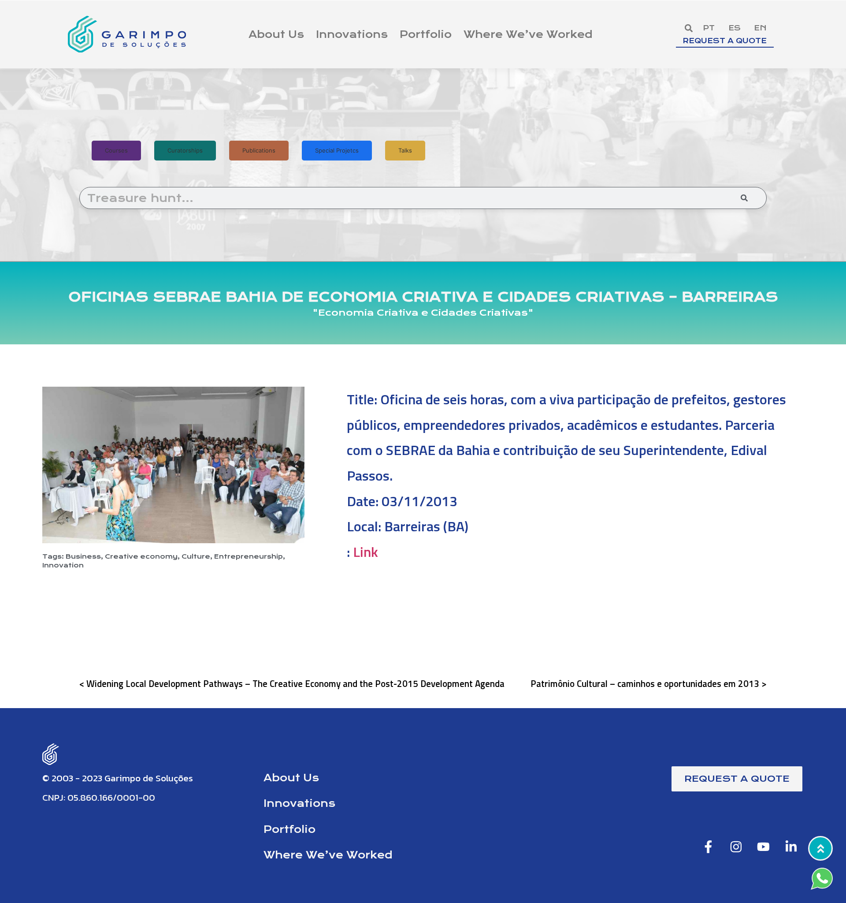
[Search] (744, 198)
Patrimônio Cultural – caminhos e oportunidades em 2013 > (649, 683)
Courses (116, 150)
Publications (258, 150)
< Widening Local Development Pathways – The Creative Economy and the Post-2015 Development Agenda (292, 683)
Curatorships (185, 150)
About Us (276, 34)
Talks (405, 150)
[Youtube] (763, 846)
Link (365, 551)
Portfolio (426, 34)
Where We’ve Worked (528, 34)
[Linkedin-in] (791, 846)
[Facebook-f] (708, 846)
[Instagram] (736, 846)
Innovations (352, 34)
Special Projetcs (337, 150)
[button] (688, 28)
